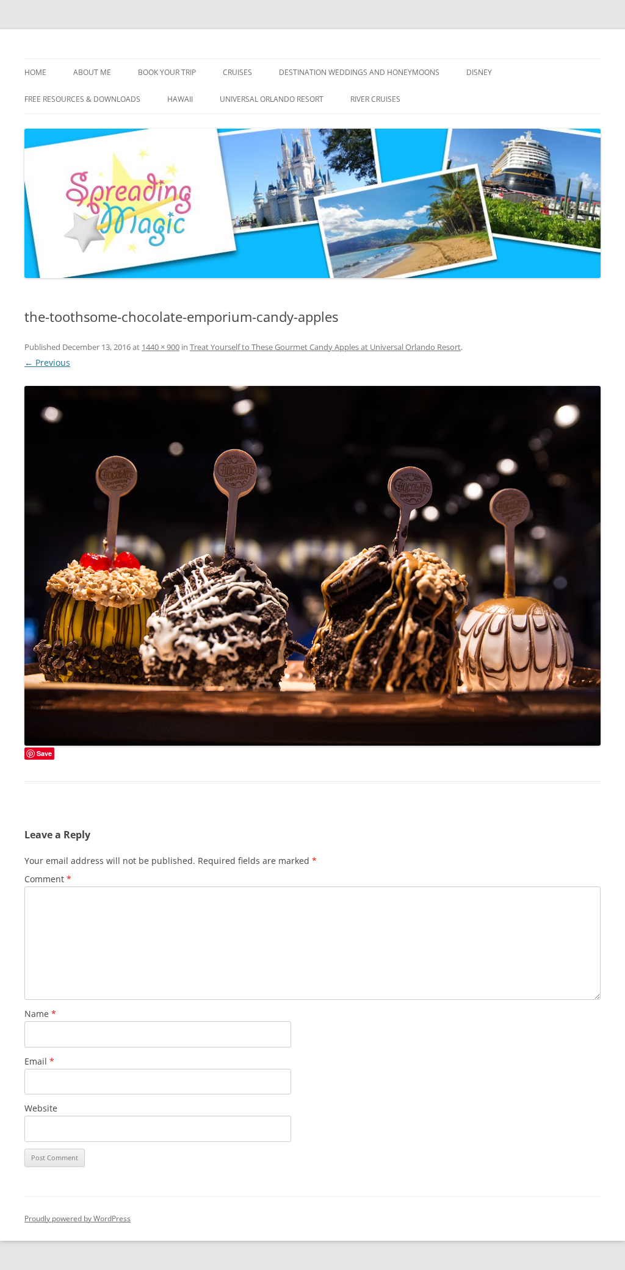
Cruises (237, 72)
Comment (47, 879)
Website (40, 1108)
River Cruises (375, 99)
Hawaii (180, 99)
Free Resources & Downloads (82, 99)
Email (39, 1061)
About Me (92, 72)
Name (40, 1013)
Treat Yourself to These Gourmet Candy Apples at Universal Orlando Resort (325, 346)
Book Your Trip (167, 72)
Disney (479, 72)
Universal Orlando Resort (271, 99)
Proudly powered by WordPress (77, 1218)
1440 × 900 (160, 346)
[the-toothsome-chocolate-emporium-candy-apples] (312, 566)
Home (35, 72)
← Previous (47, 362)
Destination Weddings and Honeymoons (359, 72)
